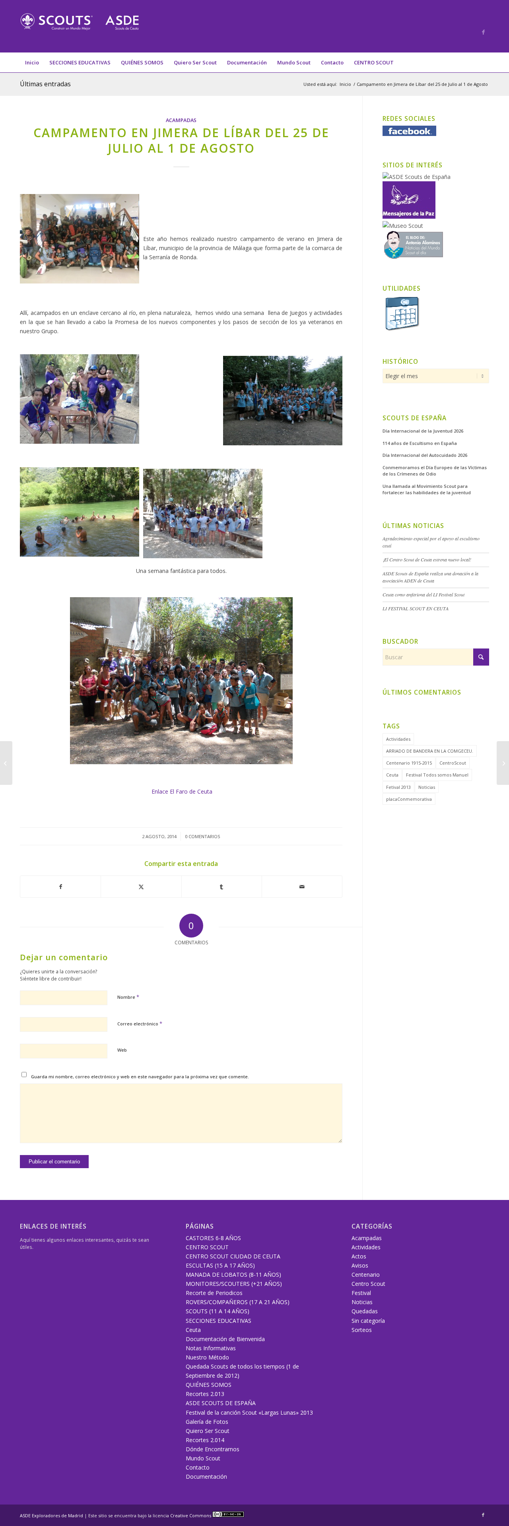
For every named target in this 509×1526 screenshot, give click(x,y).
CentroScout (452, 763)
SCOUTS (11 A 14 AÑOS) (217, 1311)
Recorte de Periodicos (214, 1293)
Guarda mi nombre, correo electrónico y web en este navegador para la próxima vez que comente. (140, 1076)
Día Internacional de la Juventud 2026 (423, 431)
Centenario (366, 1274)
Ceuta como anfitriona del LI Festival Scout (423, 594)
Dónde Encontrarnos (212, 1449)
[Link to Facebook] (483, 32)
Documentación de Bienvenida (225, 1339)
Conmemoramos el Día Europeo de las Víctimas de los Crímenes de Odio (435, 470)
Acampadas (181, 120)
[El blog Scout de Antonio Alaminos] (413, 257)
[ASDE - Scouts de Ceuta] (79, 32)
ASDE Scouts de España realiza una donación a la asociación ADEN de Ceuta (430, 577)
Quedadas (365, 1311)
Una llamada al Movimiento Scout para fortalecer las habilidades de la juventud (427, 489)
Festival (361, 1293)
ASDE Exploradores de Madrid (51, 1515)
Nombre (128, 996)
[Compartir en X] (141, 886)
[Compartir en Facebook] (60, 886)
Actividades (398, 739)
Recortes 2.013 (205, 1394)
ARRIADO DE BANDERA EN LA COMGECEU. (429, 751)
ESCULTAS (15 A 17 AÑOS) (220, 1265)
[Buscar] (484, 62)
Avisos (360, 1265)
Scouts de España (415, 418)
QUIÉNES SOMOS (208, 1384)
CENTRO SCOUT (207, 1247)
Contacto (198, 1467)
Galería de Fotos (207, 1421)
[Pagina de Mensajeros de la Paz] (409, 216)
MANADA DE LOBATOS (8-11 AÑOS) (233, 1274)
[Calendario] (402, 330)
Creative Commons (191, 1515)
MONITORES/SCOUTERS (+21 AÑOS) (234, 1283)
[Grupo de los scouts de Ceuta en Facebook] (409, 134)
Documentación (206, 1476)
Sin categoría (368, 1320)
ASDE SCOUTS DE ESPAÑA (221, 1403)
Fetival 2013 (398, 787)
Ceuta (392, 775)
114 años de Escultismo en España (420, 443)
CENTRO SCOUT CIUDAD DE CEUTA (233, 1256)
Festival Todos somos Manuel (437, 775)
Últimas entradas (45, 84)
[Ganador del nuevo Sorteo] (6, 763)
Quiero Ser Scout (207, 1431)
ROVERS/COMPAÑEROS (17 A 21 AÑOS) (237, 1302)
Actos (359, 1256)
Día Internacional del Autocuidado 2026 (425, 455)
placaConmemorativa (409, 799)
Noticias (426, 787)
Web (122, 1050)
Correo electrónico (139, 1023)
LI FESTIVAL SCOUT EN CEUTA (416, 608)
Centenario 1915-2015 (409, 763)
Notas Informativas (211, 1348)
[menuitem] (32, 62)
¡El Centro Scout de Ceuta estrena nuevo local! (427, 559)
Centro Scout (368, 1283)
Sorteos (362, 1330)
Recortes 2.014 (205, 1440)
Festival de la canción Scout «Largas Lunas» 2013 (249, 1412)
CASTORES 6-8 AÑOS (213, 1238)
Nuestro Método (207, 1357)
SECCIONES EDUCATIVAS (218, 1320)
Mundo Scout (203, 1458)
